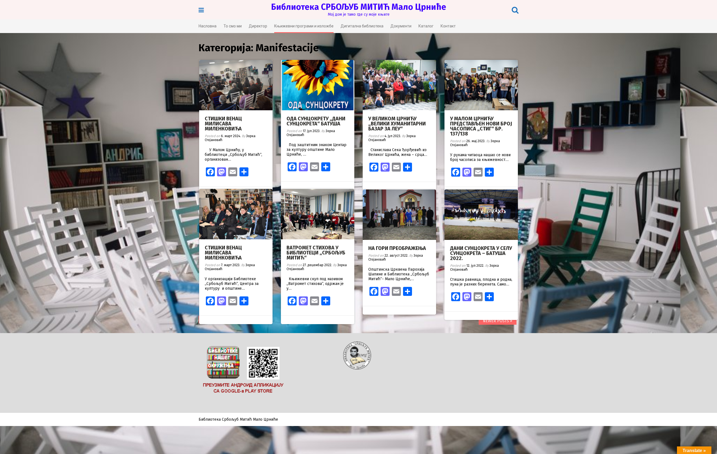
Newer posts (496, 321)
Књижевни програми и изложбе (304, 26)
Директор (258, 26)
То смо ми (233, 26)
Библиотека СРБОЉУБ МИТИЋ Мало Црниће (358, 7)
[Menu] (201, 10)
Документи (400, 26)
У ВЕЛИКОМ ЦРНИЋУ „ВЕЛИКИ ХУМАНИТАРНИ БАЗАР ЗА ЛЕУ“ (397, 124)
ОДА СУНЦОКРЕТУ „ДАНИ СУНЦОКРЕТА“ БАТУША (316, 121)
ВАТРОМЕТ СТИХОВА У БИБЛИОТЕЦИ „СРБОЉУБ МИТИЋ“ (316, 253)
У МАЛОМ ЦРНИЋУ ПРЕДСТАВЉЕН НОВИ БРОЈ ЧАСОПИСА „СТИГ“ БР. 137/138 (481, 126)
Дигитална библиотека (362, 26)
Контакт (448, 26)
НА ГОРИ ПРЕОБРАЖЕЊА (397, 248)
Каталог (426, 26)
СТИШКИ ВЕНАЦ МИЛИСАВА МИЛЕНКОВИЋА (223, 124)
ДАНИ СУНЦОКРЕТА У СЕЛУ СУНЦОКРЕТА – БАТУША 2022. (481, 253)
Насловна (208, 26)
